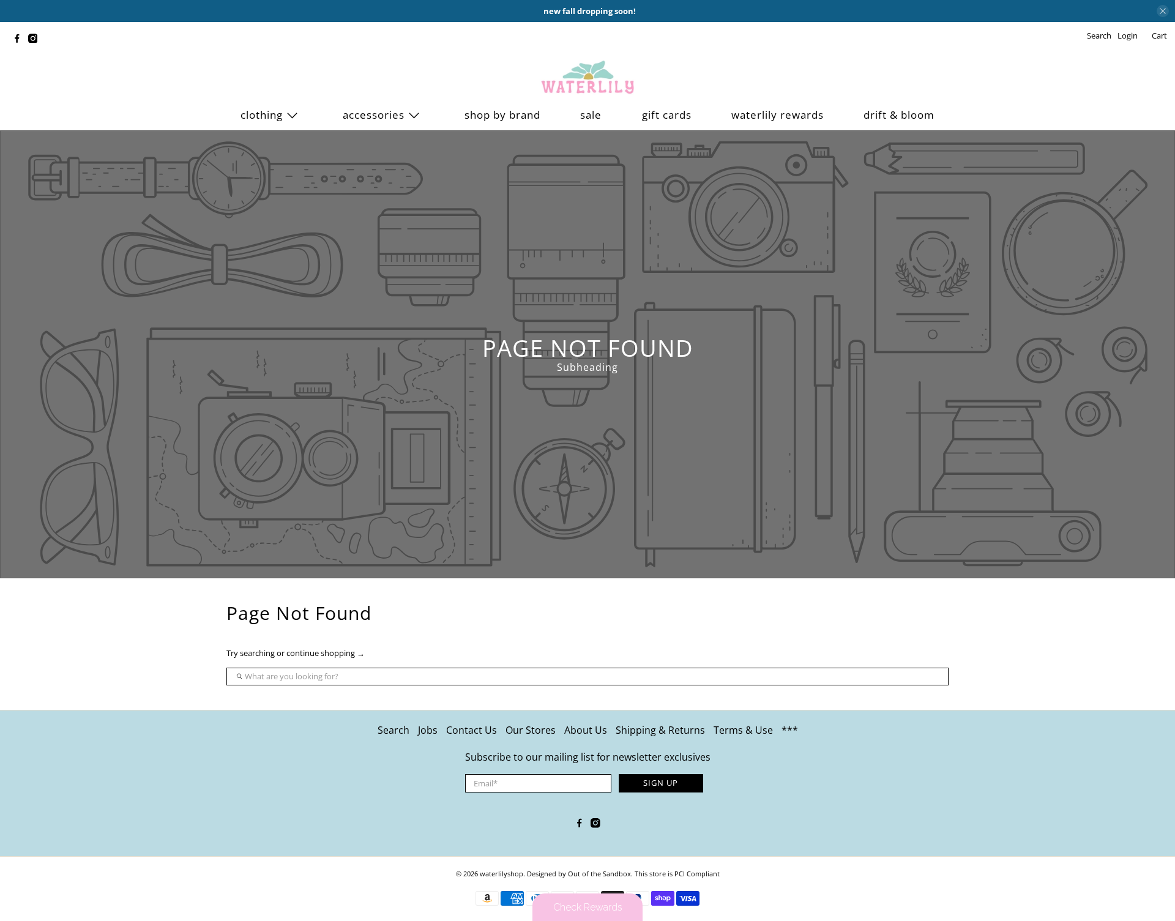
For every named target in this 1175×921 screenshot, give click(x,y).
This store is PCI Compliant (677, 873)
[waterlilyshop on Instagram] (36, 39)
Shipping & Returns (660, 730)
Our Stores (530, 730)
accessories (374, 115)
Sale (591, 115)
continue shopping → (325, 652)
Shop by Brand (502, 115)
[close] (1163, 11)
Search (393, 730)
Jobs (428, 730)
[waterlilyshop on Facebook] (20, 39)
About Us (585, 730)
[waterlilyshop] (587, 77)
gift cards (667, 115)
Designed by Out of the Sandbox (579, 873)
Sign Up (660, 782)
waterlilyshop (501, 873)
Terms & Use (743, 730)
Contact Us (471, 730)
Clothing (262, 115)
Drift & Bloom (899, 115)
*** (789, 730)
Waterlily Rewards (777, 115)
